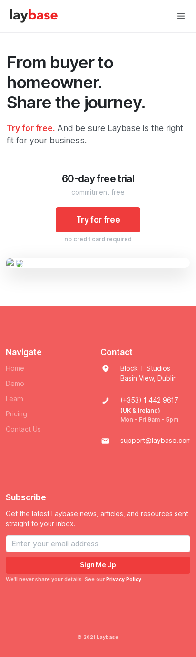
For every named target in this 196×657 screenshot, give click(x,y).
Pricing (16, 414)
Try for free (98, 220)
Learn (14, 399)
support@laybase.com (156, 440)
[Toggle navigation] (181, 16)
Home (15, 368)
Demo (15, 383)
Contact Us (23, 429)
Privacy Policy (123, 579)
